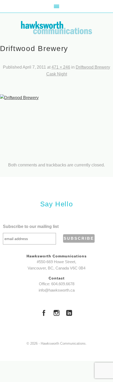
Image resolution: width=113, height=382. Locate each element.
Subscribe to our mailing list (31, 226)
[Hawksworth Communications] (56, 27)
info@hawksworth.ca (57, 290)
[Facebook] (44, 313)
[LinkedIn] (69, 313)
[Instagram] (56, 313)
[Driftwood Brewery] (56, 124)
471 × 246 (61, 67)
